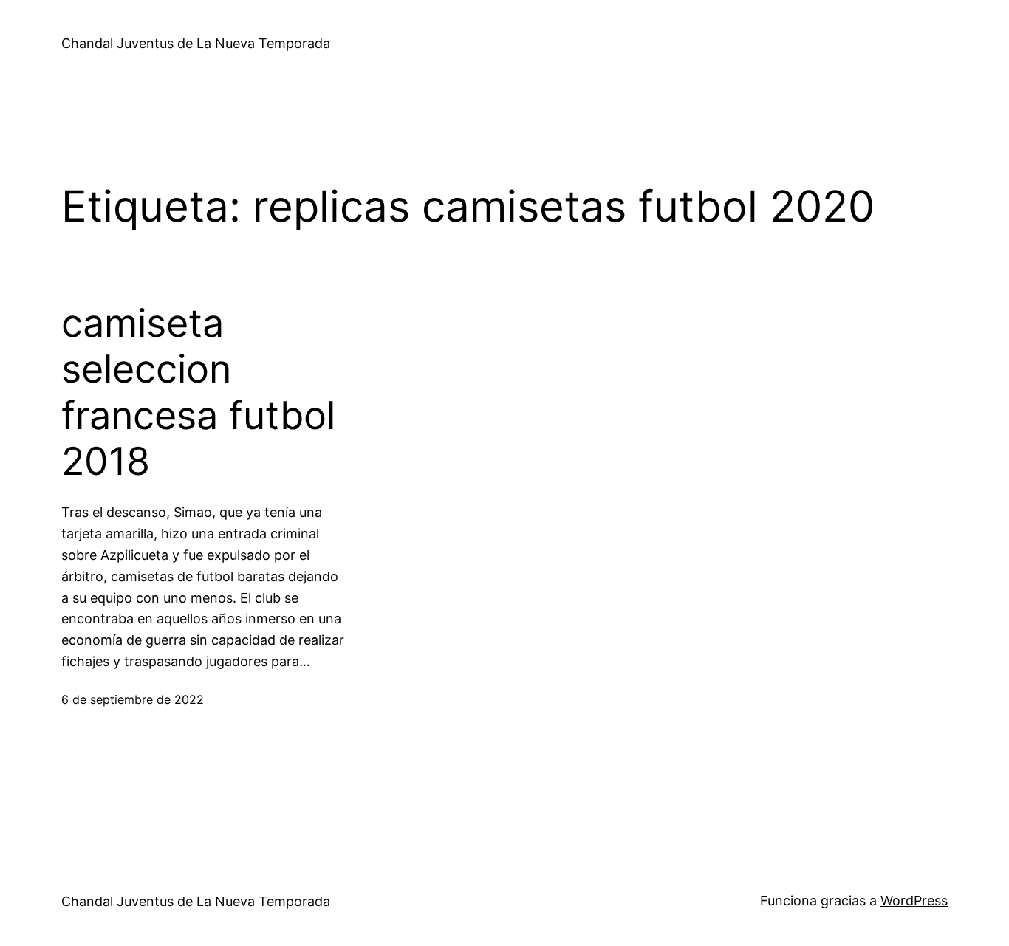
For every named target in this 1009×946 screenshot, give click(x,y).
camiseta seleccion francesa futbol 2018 (198, 392)
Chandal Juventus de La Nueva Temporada (195, 43)
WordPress (914, 900)
